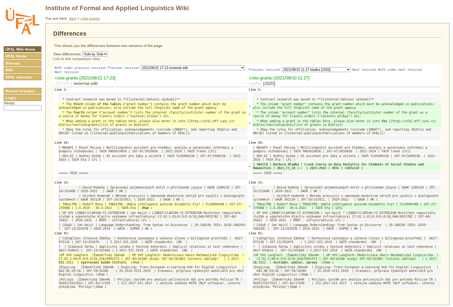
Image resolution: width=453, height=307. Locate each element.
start (72, 18)
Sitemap (13, 63)
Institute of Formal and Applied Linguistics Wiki (117, 8)
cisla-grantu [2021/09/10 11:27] (279, 77)
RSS (9, 70)
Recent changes (20, 91)
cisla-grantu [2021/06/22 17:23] (85, 77)
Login (11, 98)
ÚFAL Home (16, 56)
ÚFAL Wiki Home (20, 49)
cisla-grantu (90, 18)
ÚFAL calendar (19, 77)
